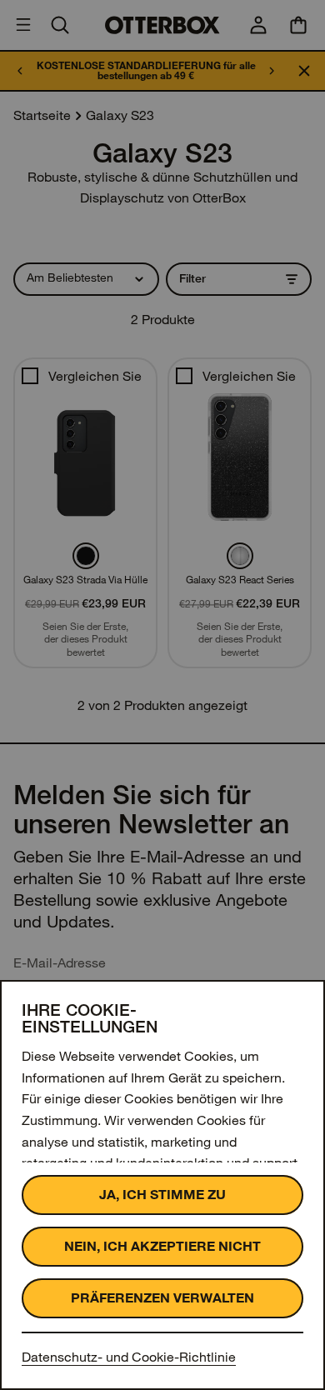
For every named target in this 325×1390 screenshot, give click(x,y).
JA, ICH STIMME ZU (162, 1194)
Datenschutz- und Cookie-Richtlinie (129, 1357)
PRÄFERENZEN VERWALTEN (162, 1298)
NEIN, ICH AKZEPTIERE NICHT (162, 1246)
